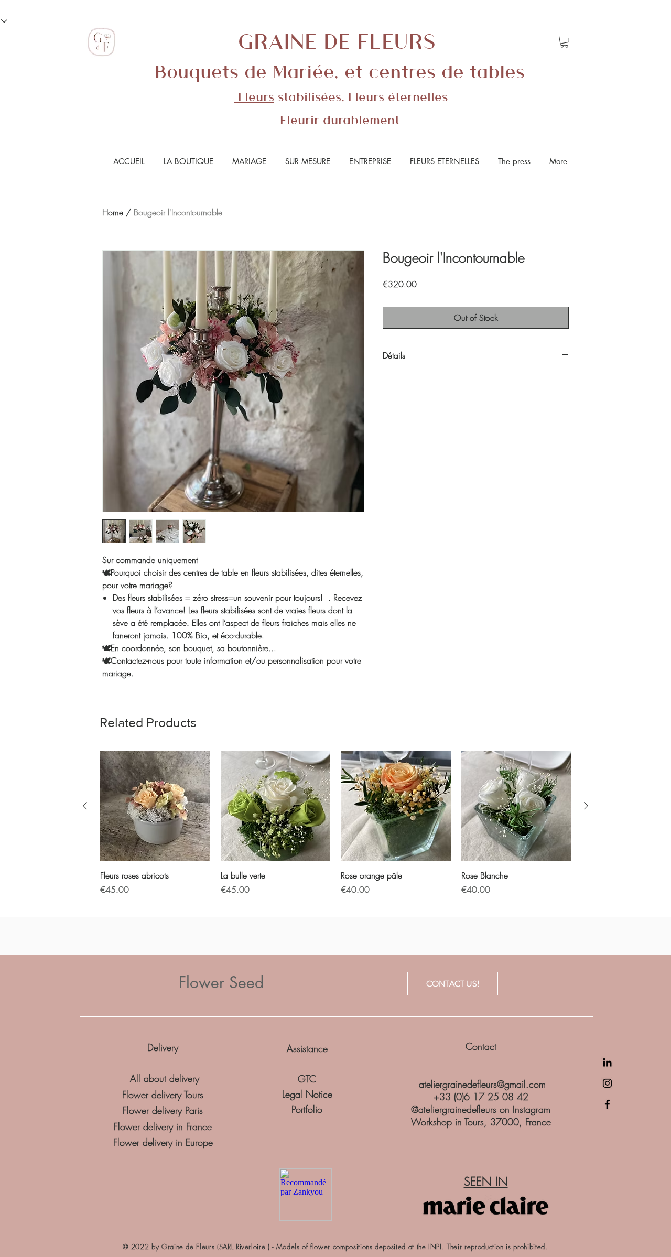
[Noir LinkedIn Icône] (607, 1062)
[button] (564, 42)
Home (112, 212)
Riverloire (251, 1246)
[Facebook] (607, 1104)
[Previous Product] (85, 805)
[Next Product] (586, 805)
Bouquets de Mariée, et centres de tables (340, 70)
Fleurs (254, 96)
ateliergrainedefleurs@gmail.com (482, 1084)
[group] (335, 829)
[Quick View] (155, 806)
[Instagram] (607, 1083)
